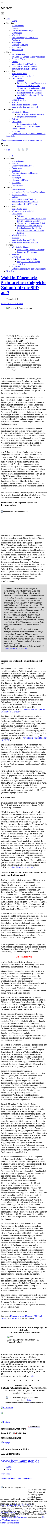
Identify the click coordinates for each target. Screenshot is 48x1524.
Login (8, 1467)
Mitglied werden (19, 100)
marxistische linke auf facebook (25, 107)
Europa (15, 28)
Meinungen (16, 42)
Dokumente (17, 78)
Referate (15, 119)
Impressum (16, 131)
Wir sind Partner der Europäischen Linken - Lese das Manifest (31, 84)
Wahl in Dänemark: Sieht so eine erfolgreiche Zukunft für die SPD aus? (23, 285)
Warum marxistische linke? (23, 76)
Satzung (20, 81)
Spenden (15, 102)
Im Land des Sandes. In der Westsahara (28, 57)
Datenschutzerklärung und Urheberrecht (28, 133)
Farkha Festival (18, 54)
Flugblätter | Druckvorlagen (28, 126)
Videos (15, 61)
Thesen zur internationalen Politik (31, 88)
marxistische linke (19, 73)
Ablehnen (15, 1520)
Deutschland (17, 33)
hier (30, 1400)
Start (8, 18)
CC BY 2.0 (38, 1318)
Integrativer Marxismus (27, 117)
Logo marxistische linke (27, 124)
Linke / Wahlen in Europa (22, 30)
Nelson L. (15, 1318)
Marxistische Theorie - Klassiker (30, 114)
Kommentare (17, 49)
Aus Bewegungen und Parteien (25, 37)
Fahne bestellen (18, 129)
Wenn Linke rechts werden (16, 648)
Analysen (16, 40)
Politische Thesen (19, 59)
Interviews (16, 47)
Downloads (16, 121)
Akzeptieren (5, 1520)
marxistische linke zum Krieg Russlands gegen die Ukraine (29, 91)
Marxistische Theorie (20, 112)
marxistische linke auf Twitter (24, 105)
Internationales (18, 26)
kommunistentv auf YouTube (24, 64)
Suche (14, 21)
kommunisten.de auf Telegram (24, 69)
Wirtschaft (16, 35)
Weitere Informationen (9, 1523)
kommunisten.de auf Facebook (25, 66)
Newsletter (10, 136)
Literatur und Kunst (20, 45)
